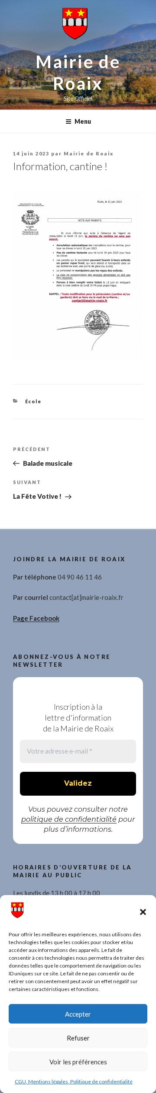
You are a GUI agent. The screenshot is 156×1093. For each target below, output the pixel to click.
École (33, 401)
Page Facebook (36, 618)
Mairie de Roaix (89, 153)
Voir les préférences (78, 1062)
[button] (143, 912)
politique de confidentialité (69, 819)
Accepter (78, 1014)
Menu (83, 121)
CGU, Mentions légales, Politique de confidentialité (74, 1081)
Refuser (78, 1038)
